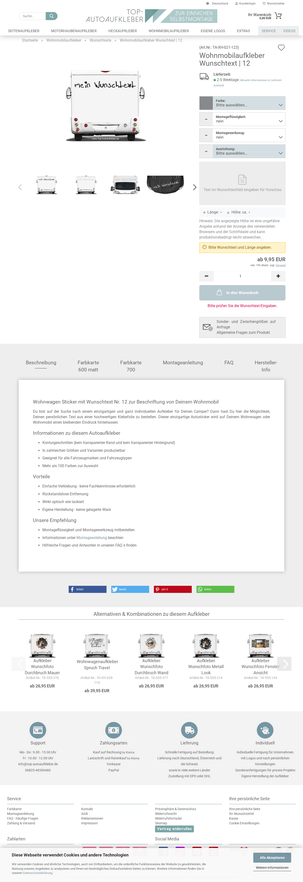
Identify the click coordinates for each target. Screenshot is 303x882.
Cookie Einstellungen (244, 823)
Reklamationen (92, 818)
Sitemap (161, 823)
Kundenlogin (247, 3)
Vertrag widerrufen (174, 829)
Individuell (265, 742)
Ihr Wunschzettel (241, 814)
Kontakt (87, 809)
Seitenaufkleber (23, 31)
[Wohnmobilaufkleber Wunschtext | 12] (106, 105)
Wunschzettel (275, 3)
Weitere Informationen (272, 867)
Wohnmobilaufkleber (169, 31)
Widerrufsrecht (166, 814)
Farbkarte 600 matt (88, 364)
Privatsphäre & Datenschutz (175, 809)
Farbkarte (14, 809)
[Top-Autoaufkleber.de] (151, 16)
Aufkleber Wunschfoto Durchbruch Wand (151, 666)
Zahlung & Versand (21, 823)
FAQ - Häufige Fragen (22, 818)
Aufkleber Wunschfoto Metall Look (206, 666)
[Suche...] (52, 16)
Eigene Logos (213, 31)
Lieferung (189, 742)
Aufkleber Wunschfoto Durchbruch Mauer (42, 666)
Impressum (89, 823)
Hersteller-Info (266, 364)
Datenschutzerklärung (37, 873)
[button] (193, 187)
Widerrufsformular (168, 818)
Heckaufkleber (122, 31)
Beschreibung (41, 362)
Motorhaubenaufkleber (74, 31)
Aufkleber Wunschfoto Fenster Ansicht (260, 666)
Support (38, 742)
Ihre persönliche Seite (244, 809)
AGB (84, 814)
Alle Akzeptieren (272, 858)
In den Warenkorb (242, 292)
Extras (243, 31)
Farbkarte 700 (131, 364)
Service (269, 31)
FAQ (228, 362)
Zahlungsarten (113, 742)
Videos (289, 31)
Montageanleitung (183, 362)
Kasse (233, 818)
